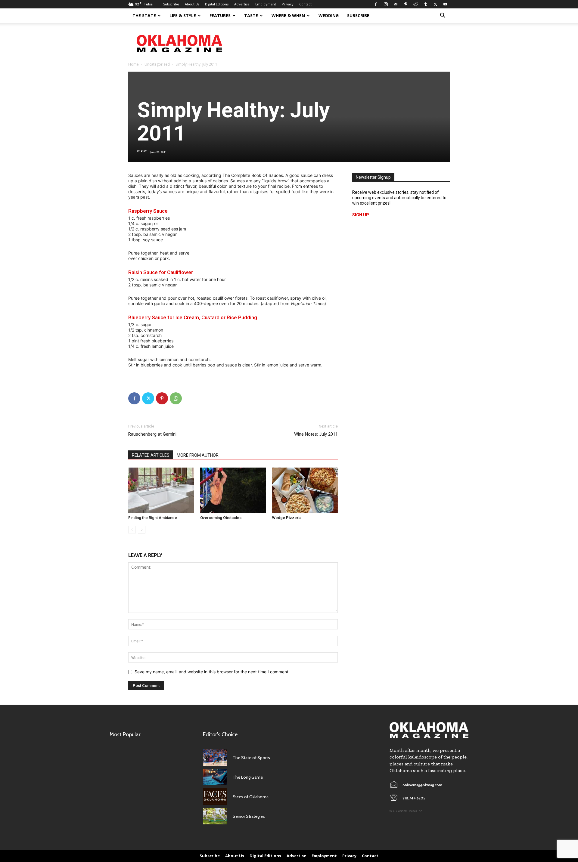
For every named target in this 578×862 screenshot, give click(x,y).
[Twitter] (435, 4)
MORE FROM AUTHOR (198, 455)
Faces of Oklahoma (251, 796)
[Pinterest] (405, 4)
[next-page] (141, 529)
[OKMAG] (429, 730)
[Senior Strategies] (215, 816)
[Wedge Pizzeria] (305, 490)
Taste (251, 15)
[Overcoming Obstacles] (233, 490)
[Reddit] (415, 4)
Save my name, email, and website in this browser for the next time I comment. (212, 671)
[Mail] (395, 4)
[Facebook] (375, 4)
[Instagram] (385, 4)
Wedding (329, 15)
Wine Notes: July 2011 (316, 434)
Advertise (242, 4)
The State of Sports (251, 757)
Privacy (288, 4)
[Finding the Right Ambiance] (161, 490)
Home (133, 64)
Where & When (288, 15)
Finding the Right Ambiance (152, 517)
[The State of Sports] (215, 757)
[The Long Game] (215, 777)
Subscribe (171, 4)
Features (220, 15)
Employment (265, 4)
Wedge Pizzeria (286, 517)
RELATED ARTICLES (150, 455)
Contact (305, 4)
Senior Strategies (249, 816)
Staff (143, 151)
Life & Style (182, 15)
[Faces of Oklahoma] (215, 796)
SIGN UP (360, 214)
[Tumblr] (425, 4)
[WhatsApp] (176, 398)
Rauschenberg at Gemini (152, 434)
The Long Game (248, 777)
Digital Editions (216, 4)
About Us (192, 4)
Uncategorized (157, 64)
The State (144, 15)
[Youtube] (445, 4)
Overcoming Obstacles (220, 517)
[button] (442, 16)
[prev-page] (132, 529)
